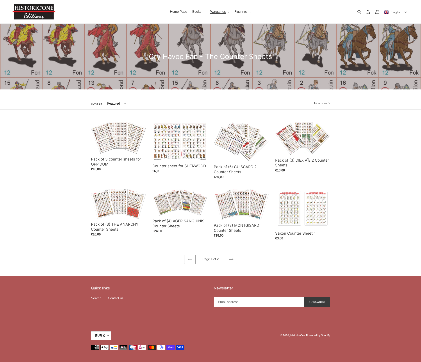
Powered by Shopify (318, 335)
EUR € (100, 335)
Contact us (115, 298)
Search (96, 298)
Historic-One (297, 335)
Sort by (96, 103)
